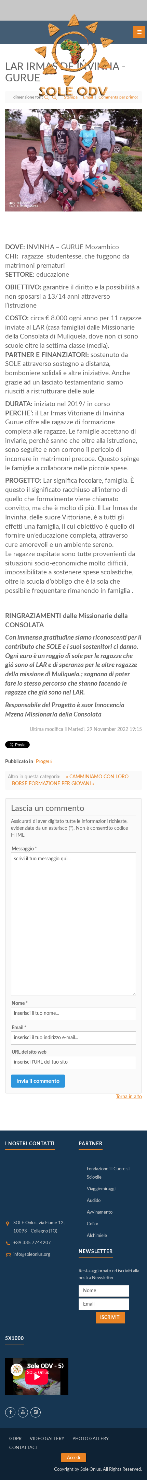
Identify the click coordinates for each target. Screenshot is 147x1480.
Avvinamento (99, 1212)
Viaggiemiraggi (101, 1189)
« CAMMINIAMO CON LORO (97, 777)
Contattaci (23, 1448)
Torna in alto (129, 1096)
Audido (94, 1200)
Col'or (92, 1224)
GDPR (15, 1439)
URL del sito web (29, 1052)
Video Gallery (47, 1439)
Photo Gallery (90, 1439)
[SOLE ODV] (73, 56)
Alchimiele (97, 1236)
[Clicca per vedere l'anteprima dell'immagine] (73, 160)
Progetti (44, 761)
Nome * (20, 1003)
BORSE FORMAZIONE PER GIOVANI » (53, 783)
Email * (19, 1027)
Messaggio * (24, 849)
